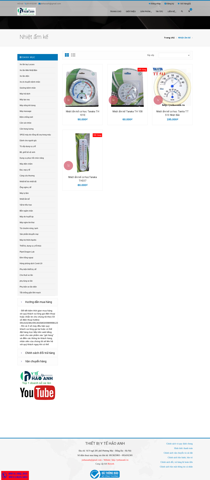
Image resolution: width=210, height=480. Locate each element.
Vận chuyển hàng (35, 361)
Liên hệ (171, 11)
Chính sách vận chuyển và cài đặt (178, 453)
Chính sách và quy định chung (179, 444)
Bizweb (111, 464)
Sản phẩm (145, 11)
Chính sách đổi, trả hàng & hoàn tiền (176, 462)
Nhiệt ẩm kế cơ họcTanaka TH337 (82, 179)
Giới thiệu (131, 11)
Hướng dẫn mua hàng (38, 302)
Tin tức (159, 11)
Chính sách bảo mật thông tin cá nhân (176, 467)
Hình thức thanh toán (183, 448)
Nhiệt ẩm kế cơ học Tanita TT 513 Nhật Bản (172, 113)
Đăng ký (170, 3)
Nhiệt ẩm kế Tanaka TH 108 (127, 111)
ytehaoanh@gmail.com (92, 460)
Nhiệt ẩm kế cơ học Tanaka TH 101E (82, 113)
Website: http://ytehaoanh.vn (116, 460)
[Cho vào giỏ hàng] (68, 100)
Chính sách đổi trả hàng (40, 352)
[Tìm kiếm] (182, 11)
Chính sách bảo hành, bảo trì (180, 457)
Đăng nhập (156, 3)
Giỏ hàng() (185, 3)
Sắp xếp (150, 55)
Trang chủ (115, 11)
